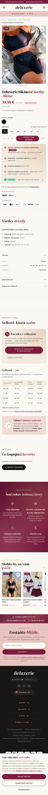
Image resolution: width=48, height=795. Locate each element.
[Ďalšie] (44, 568)
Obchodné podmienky (14, 729)
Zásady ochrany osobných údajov (24, 735)
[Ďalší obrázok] (43, 55)
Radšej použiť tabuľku (14, 357)
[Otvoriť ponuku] (4, 7)
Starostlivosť (7, 279)
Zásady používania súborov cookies (15, 738)
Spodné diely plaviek (24, 20)
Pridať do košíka (28, 138)
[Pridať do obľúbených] (18, 575)
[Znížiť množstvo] (4, 138)
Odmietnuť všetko (24, 783)
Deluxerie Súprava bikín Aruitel (32, 601)
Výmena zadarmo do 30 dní (34, 2)
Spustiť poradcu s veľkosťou (24, 350)
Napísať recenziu (15, 467)
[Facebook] (24, 686)
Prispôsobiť (24, 790)
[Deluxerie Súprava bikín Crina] (11, 584)
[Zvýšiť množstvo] (12, 138)
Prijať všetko (24, 777)
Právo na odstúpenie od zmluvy (24, 732)
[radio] (4, 122)
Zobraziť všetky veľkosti (10, 408)
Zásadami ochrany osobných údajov (32, 657)
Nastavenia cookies (24, 741)
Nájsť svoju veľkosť (39, 127)
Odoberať (24, 652)
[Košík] (44, 7)
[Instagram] (19, 686)
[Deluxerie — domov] (24, 7)
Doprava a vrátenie (9, 286)
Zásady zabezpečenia (37, 738)
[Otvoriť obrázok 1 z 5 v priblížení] (24, 55)
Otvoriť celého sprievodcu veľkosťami (28, 411)
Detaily (5, 255)
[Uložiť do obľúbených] (42, 29)
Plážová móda (11, 20)
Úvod (3, 20)
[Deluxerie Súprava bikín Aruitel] (32, 584)
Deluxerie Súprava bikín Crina (11, 601)
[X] (29, 686)
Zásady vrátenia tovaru (33, 729)
